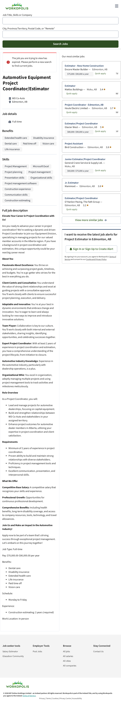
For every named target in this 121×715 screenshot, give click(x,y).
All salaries (68, 656)
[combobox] (60, 20)
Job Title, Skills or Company (17, 15)
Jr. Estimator (72, 183)
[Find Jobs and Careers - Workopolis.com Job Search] (17, 6)
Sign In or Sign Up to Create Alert (93, 249)
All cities (67, 661)
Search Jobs (60, 44)
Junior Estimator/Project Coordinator (85, 159)
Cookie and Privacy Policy (96, 259)
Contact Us (98, 651)
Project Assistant (74, 143)
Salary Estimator (10, 651)
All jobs (66, 651)
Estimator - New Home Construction (84, 66)
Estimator (70, 86)
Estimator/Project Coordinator (81, 123)
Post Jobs (37, 651)
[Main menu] (116, 6)
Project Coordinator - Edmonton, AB (84, 105)
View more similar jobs (89, 220)
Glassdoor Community (13, 656)
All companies (69, 665)
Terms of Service (29, 696)
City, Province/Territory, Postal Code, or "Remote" (29, 28)
